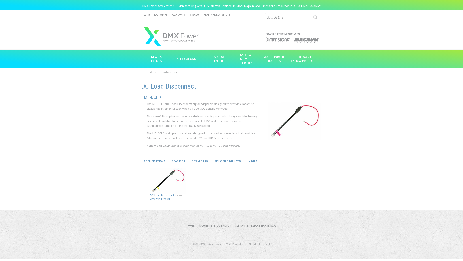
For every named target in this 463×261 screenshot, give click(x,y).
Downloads (200, 161)
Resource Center (218, 59)
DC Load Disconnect (162, 195)
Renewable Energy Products (304, 59)
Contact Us (178, 15)
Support (194, 15)
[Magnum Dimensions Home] (171, 36)
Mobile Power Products (274, 59)
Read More (315, 6)
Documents (160, 15)
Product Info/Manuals (217, 15)
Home (147, 15)
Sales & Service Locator (246, 59)
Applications (186, 59)
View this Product (160, 199)
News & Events (156, 59)
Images (252, 161)
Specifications (154, 161)
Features (178, 161)
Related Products (229, 161)
